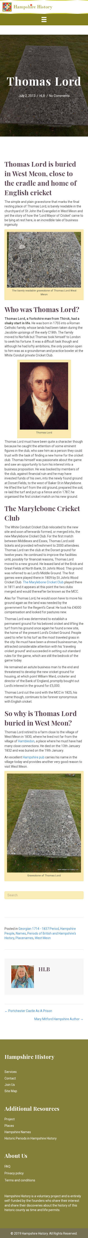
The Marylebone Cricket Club (43, 582)
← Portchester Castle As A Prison (28, 1011)
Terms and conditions (20, 1180)
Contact (10, 1078)
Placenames (24, 938)
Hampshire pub (33, 757)
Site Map (11, 1091)
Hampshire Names (18, 1132)
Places (9, 1125)
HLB (42, 96)
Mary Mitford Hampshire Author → (58, 1019)
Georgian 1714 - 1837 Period (39, 928)
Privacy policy (14, 1173)
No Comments (59, 96)
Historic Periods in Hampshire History (31, 1138)
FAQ (7, 1166)
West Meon (43, 938)
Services (11, 1072)
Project (10, 1119)
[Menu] (44, 19)
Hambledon (26, 741)
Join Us (10, 1085)
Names (21, 933)
